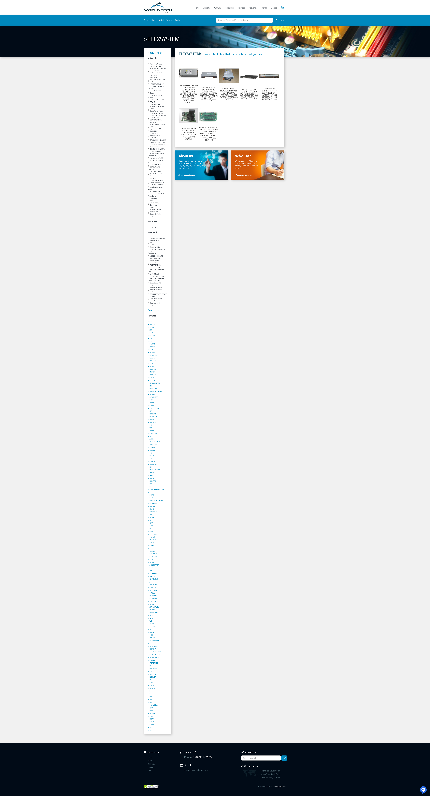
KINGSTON (152, 696)
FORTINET (152, 478)
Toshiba (151, 473)
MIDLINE (152, 680)
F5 (150, 666)
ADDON (151, 431)
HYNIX (151, 321)
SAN (150, 459)
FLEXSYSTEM (153, 417)
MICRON (152, 610)
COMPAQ (152, 638)
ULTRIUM (152, 593)
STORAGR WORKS (155, 652)
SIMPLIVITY (152, 394)
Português (169, 20)
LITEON (151, 568)
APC (150, 436)
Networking (253, 7)
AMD (151, 515)
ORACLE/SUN (153, 705)
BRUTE (151, 495)
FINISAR (151, 366)
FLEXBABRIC (153, 677)
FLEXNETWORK (154, 596)
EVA (150, 484)
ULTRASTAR (153, 557)
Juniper (151, 582)
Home (197, 7)
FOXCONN (152, 369)
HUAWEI (152, 344)
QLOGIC (151, 708)
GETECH (151, 543)
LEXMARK (152, 660)
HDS (150, 341)
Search (281, 20)
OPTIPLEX (152, 327)
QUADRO (152, 450)
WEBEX (151, 621)
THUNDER (152, 674)
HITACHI (151, 716)
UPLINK (151, 338)
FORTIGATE (152, 506)
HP (150, 691)
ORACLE (151, 537)
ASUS (151, 492)
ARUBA (151, 403)
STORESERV (153, 534)
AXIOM (151, 624)
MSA (150, 386)
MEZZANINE (153, 540)
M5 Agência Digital (280, 786)
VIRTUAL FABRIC (154, 657)
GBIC (150, 635)
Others (151, 730)
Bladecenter (153, 599)
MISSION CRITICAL (154, 470)
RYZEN (151, 545)
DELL (150, 694)
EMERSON (152, 361)
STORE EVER (153, 573)
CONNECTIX (153, 375)
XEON (151, 629)
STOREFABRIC (153, 663)
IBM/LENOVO (153, 579)
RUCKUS (152, 461)
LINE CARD (152, 481)
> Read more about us (186, 175)
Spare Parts (230, 7)
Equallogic (152, 688)
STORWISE (152, 626)
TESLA (151, 475)
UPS (150, 453)
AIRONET (152, 562)
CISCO (151, 699)
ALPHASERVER (154, 607)
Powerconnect (154, 640)
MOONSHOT (153, 389)
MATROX (152, 372)
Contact (274, 7)
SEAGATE (152, 713)
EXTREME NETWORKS (156, 501)
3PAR (151, 523)
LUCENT (151, 548)
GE (150, 643)
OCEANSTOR (153, 445)
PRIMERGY (152, 649)
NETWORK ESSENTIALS (156, 489)
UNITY (151, 526)
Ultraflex (152, 498)
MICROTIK (152, 352)
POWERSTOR (153, 397)
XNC (150, 330)
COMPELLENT (153, 585)
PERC (151, 520)
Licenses (241, 7)
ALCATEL (152, 517)
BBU (150, 425)
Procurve (152, 358)
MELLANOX (152, 324)
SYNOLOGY (152, 601)
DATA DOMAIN (153, 587)
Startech (152, 551)
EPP (150, 411)
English (161, 20)
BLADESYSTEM (154, 408)
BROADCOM (153, 554)
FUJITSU (151, 719)
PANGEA (152, 335)
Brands (264, 7)
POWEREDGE (153, 512)
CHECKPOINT (153, 590)
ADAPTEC (152, 576)
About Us (206, 7)
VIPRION (152, 347)
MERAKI (151, 419)
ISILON (151, 509)
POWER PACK (153, 612)
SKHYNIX (152, 604)
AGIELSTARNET (154, 565)
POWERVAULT (153, 355)
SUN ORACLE (153, 422)
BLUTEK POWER (154, 654)
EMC (150, 702)
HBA (150, 671)
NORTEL (152, 685)
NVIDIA (151, 405)
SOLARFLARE (153, 464)
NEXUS (151, 377)
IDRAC (151, 531)
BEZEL (151, 487)
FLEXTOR (152, 529)
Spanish (178, 20)
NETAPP (151, 724)
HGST (151, 400)
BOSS (151, 682)
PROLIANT (152, 414)
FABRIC (151, 456)
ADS (150, 571)
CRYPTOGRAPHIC (154, 442)
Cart (149, 770)
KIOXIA (151, 632)
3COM (151, 615)
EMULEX (152, 710)
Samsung (152, 447)
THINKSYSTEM (153, 646)
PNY (150, 467)
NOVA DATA (153, 433)
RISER (151, 333)
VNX (150, 428)
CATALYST (152, 618)
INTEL (151, 727)
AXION (151, 363)
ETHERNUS (152, 380)
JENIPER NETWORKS (155, 391)
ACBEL (151, 439)
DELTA (151, 559)
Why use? (217, 7)
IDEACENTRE (153, 503)
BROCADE (152, 722)
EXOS (151, 349)
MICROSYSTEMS (154, 383)
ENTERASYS (153, 668)
